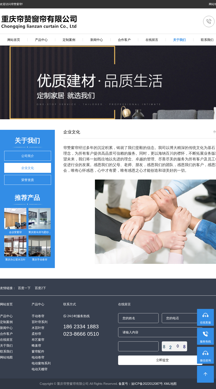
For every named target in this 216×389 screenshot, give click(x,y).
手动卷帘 (38, 316)
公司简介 (27, 155)
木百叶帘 (38, 327)
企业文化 (27, 167)
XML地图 (170, 383)
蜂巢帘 (36, 345)
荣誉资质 (27, 179)
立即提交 (162, 360)
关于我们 (6, 345)
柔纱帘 (36, 333)
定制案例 (6, 321)
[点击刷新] (174, 346)
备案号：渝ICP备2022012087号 (141, 383)
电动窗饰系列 (41, 363)
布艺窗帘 (38, 339)
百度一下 (24, 288)
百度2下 (40, 288)
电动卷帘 (38, 357)
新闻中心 (6, 327)
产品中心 (6, 316)
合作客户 (6, 333)
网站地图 (6, 357)
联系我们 (6, 351)
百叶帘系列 (39, 321)
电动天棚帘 (39, 369)
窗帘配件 (38, 351)
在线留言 (6, 339)
